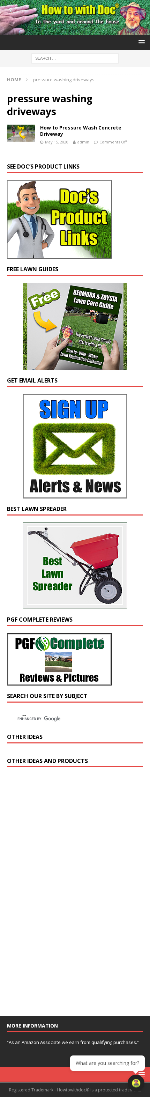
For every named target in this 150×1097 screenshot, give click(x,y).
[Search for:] (75, 57)
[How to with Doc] (75, 30)
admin (83, 141)
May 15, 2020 (56, 141)
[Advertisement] (59, 894)
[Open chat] (136, 1083)
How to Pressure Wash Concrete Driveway (80, 130)
